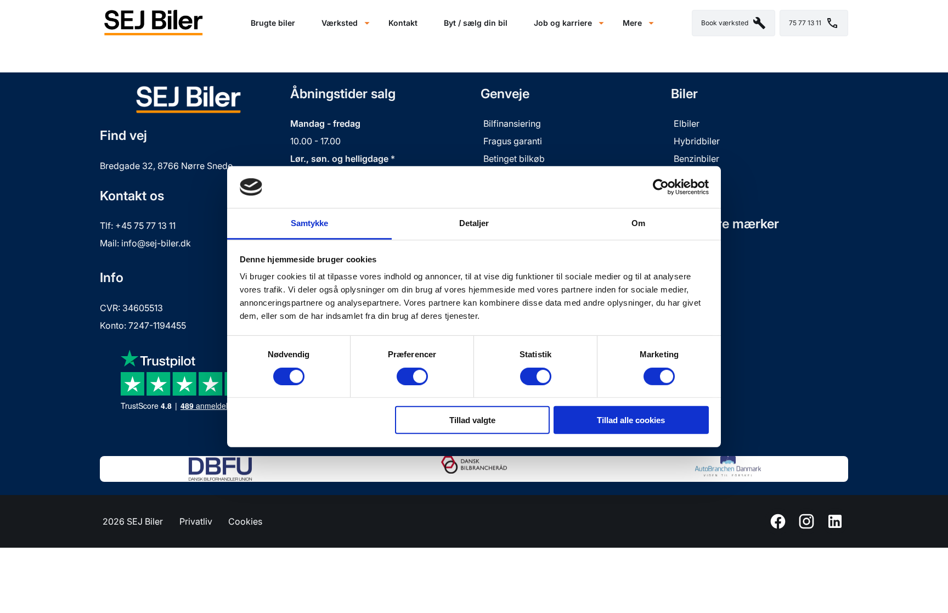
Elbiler (686, 123)
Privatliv (195, 521)
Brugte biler (273, 22)
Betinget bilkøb (514, 158)
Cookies (245, 521)
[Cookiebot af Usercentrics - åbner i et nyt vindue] (661, 187)
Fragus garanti (513, 141)
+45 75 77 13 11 (145, 225)
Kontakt (402, 22)
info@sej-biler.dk (156, 243)
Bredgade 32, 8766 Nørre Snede (166, 165)
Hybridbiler (697, 141)
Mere (632, 22)
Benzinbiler (696, 158)
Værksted (339, 22)
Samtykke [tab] (310, 223)
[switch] (412, 376)
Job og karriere (563, 22)
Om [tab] (638, 223)
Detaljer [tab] (474, 223)
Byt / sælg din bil (475, 22)
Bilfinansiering (512, 123)
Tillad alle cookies (631, 420)
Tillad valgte (472, 420)
